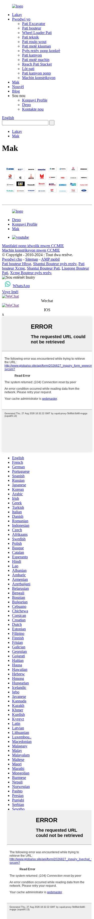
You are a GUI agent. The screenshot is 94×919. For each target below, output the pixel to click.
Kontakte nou (33, 109)
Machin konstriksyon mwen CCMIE (31, 250)
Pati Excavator (33, 24)
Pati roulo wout (34, 42)
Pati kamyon (32, 55)
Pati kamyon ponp (36, 73)
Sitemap (31, 259)
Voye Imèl (10, 292)
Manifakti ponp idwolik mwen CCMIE (33, 246)
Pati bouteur (31, 28)
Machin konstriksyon (38, 78)
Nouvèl (18, 87)
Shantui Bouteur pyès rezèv (54, 264)
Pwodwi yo (21, 19)
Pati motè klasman (36, 46)
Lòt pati (28, 69)
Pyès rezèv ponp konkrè (41, 51)
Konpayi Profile (34, 100)
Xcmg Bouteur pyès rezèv (30, 273)
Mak (15, 82)
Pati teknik (30, 37)
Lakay (17, 15)
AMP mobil (50, 259)
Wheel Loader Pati (37, 33)
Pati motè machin (35, 60)
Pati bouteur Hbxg (16, 264)
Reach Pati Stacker (37, 64)
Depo (26, 105)
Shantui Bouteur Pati (43, 268)
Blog (16, 91)
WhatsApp (21, 286)
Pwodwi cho (12, 259)
